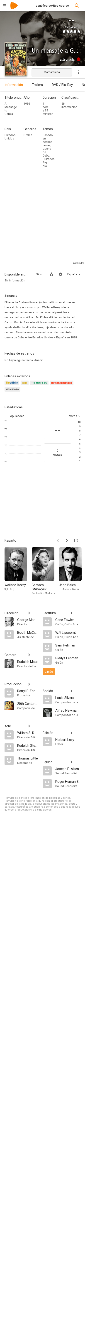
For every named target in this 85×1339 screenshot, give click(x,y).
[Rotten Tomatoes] (62, 385)
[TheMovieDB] (40, 385)
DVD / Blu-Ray (62, 85)
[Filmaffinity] (13, 385)
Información (14, 85)
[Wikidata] (13, 392)
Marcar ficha (52, 72)
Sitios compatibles (40, 274)
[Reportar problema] (51, 274)
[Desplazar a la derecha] (66, 540)
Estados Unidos (10, 136)
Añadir (38, 360)
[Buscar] (77, 5)
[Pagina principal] (14, 8)
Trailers (37, 85)
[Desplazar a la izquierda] (57, 540)
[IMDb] (25, 385)
